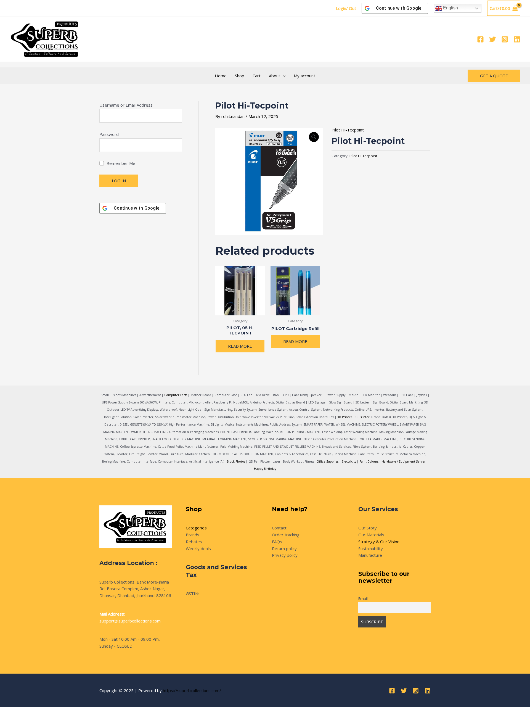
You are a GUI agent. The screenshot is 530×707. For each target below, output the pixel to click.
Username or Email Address (126, 105)
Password (109, 134)
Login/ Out (346, 8)
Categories (196, 528)
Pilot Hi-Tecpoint (348, 130)
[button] (282, 75)
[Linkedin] (516, 39)
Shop (239, 75)
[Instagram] (504, 39)
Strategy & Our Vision (378, 541)
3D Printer (362, 417)
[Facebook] (480, 39)
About (274, 75)
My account (304, 75)
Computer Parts (175, 395)
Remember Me (120, 163)
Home (221, 75)
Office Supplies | (329, 461)
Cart (257, 75)
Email (363, 598)
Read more (240, 346)
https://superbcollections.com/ (192, 690)
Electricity (349, 461)
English (450, 8)
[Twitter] (492, 39)
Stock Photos (236, 461)
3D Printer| (345, 417)
